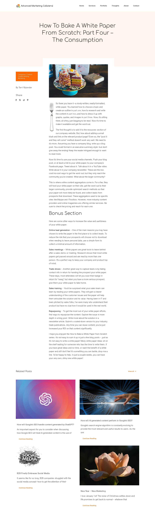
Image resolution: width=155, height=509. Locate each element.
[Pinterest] (28, 100)
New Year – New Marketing (93, 491)
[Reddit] (24, 100)
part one (77, 110)
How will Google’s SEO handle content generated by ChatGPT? (45, 424)
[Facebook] (16, 100)
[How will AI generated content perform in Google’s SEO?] (109, 397)
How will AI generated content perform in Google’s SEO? (106, 420)
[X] (20, 100)
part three (88, 117)
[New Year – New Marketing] (109, 465)
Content (29, 74)
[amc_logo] (35, 5)
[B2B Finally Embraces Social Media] (45, 457)
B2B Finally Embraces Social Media (33, 473)
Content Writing (23, 76)
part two (72, 114)
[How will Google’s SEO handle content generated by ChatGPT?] (45, 399)
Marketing (21, 78)
